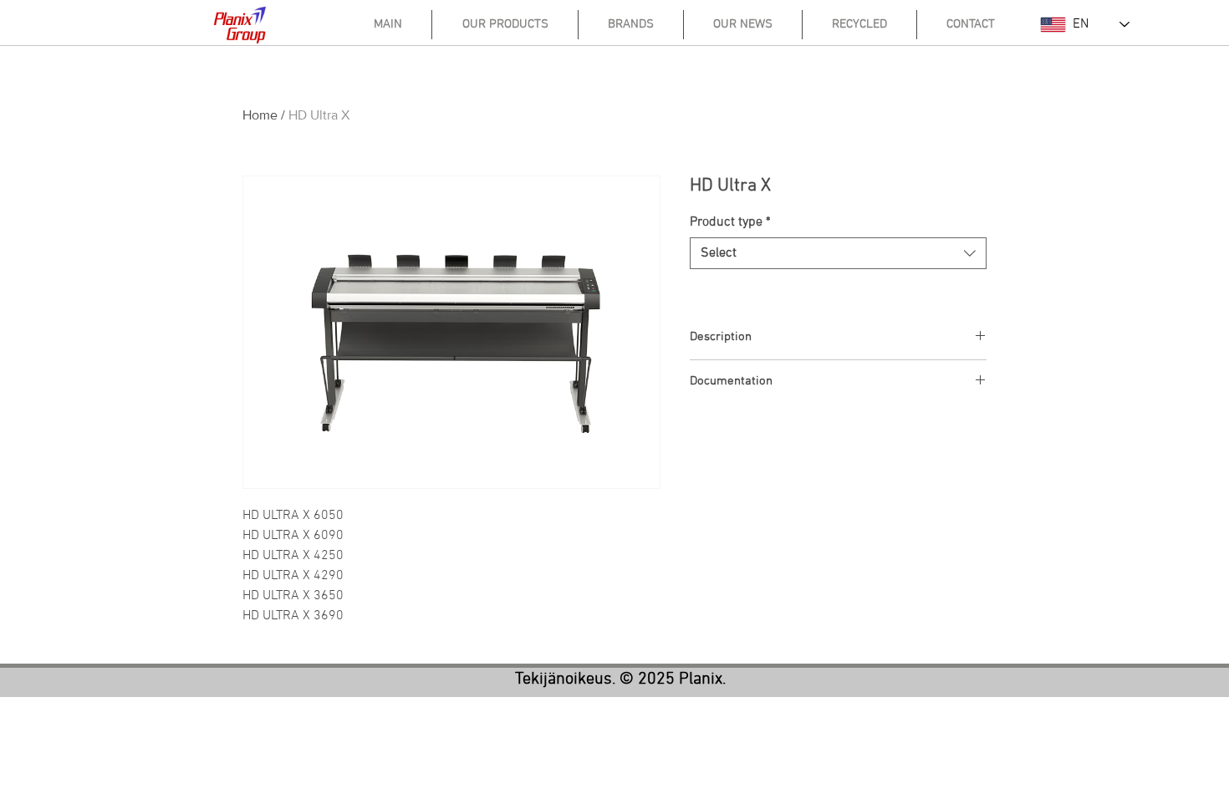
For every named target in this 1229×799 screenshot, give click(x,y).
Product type (730, 222)
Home (260, 115)
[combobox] (838, 253)
